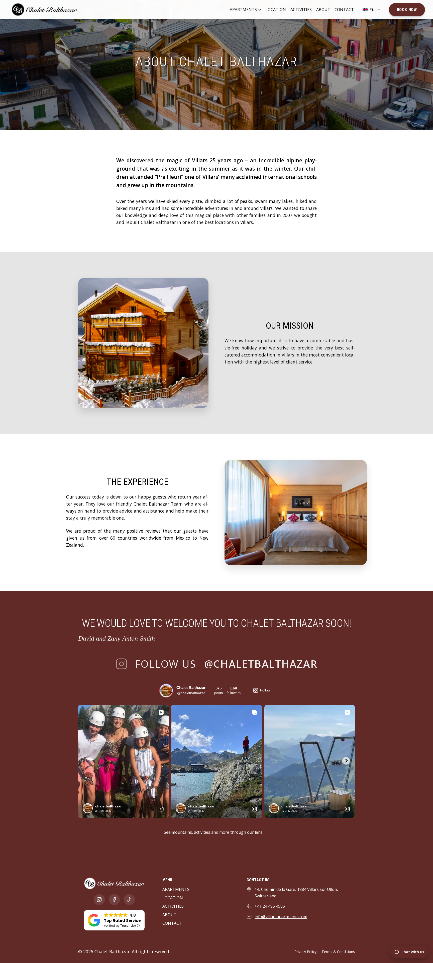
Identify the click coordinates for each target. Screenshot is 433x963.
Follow (265, 690)
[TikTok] (129, 899)
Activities (301, 9)
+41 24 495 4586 (270, 906)
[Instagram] (99, 899)
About (323, 9)
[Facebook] (114, 899)
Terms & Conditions (338, 951)
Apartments (243, 9)
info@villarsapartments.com (281, 916)
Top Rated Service (122, 920)
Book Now (407, 9)
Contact (344, 9)
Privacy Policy (305, 951)
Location (275, 9)
